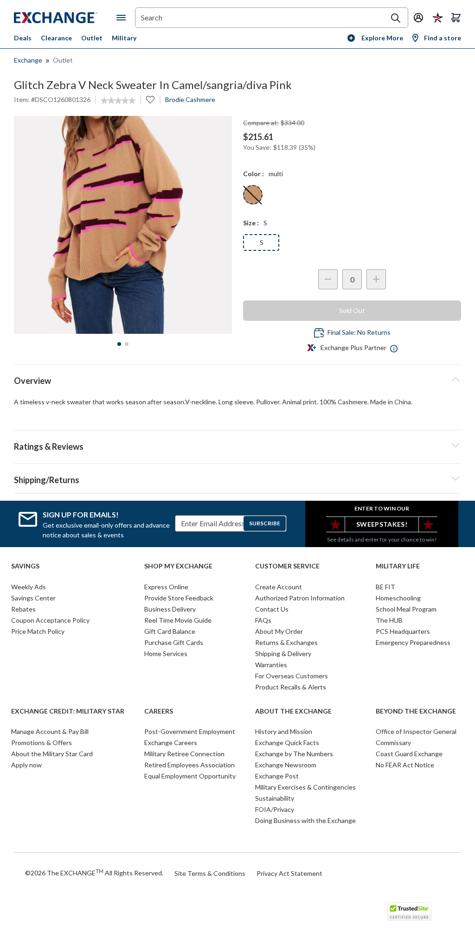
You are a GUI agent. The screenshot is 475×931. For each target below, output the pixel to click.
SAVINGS (25, 566)
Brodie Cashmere (190, 99)
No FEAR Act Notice (405, 765)
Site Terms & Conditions (209, 873)
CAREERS (158, 711)
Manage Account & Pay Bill (50, 731)
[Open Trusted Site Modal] (409, 911)
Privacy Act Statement (289, 873)
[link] (118, 100)
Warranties (271, 665)
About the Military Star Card (52, 754)
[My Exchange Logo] (65, 17)
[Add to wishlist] (150, 99)
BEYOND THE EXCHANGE (416, 711)
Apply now (26, 765)
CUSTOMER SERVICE (287, 566)
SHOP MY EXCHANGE (178, 566)
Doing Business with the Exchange (305, 820)
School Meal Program (406, 609)
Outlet (92, 38)
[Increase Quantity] (376, 279)
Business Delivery (170, 609)
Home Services (165, 653)
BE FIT (385, 587)
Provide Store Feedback (178, 598)
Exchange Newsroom (285, 765)
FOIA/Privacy (274, 809)
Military (124, 38)
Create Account (278, 587)
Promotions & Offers (41, 742)
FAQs (263, 620)
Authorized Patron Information (300, 598)
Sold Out (352, 310)
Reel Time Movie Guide (178, 620)
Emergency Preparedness (413, 642)
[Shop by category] (122, 17)
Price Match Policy (37, 631)
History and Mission (283, 731)
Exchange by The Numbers (294, 754)
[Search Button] (395, 18)
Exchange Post (277, 776)
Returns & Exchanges (286, 642)
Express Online (166, 587)
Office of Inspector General (416, 731)
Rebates (23, 609)
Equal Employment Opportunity (190, 776)
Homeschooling (398, 598)
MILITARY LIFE (398, 566)
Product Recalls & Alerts (290, 687)
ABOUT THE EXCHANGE (293, 711)
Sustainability (274, 798)
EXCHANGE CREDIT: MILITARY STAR (67, 711)
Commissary (393, 742)
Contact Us (272, 609)
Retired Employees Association (189, 765)
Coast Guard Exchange (409, 754)
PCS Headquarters (403, 631)
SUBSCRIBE (264, 523)
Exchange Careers (170, 742)
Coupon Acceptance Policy (50, 620)
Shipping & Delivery (283, 653)
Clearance (56, 38)
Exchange (28, 60)
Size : (251, 223)
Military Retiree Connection (184, 754)
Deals (23, 38)
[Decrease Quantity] (328, 279)
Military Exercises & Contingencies (305, 787)
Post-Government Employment (189, 731)
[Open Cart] (456, 17)
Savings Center (33, 598)
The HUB (389, 620)
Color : (253, 174)
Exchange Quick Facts (287, 742)
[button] (237, 445)
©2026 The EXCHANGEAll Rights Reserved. (94, 872)
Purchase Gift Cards (173, 642)
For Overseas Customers (291, 676)
